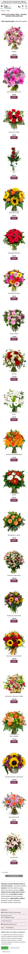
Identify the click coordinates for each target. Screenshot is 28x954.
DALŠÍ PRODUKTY (14, 876)
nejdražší (24, 21)
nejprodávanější (9, 21)
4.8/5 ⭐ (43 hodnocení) (7, 927)
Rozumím (4, 948)
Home (3, 10)
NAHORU (5, 872)
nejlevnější (18, 21)
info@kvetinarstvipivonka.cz (9, 924)
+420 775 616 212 (7, 921)
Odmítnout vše (6, 951)
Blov (8, 10)
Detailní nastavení (14, 948)
